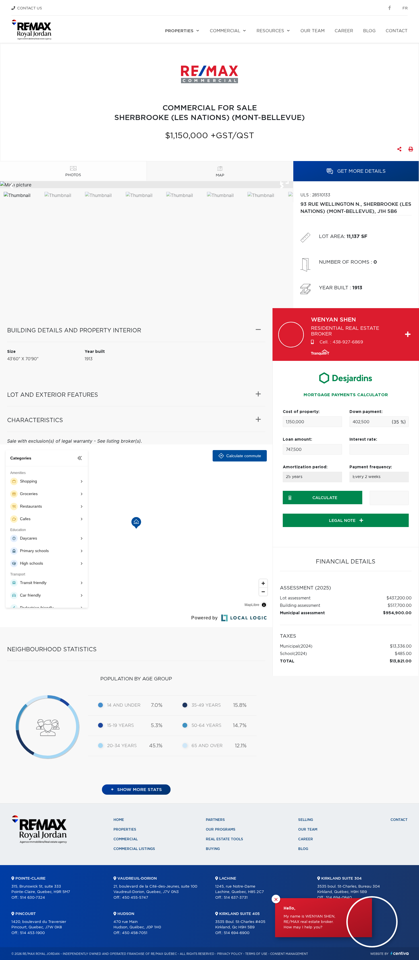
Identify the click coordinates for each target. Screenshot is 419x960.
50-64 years (206, 725)
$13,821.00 (401, 661)
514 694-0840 (339, 898)
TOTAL (287, 661)
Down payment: (366, 412)
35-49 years (206, 705)
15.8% (240, 705)
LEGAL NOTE (343, 521)
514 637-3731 (236, 898)
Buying (213, 849)
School (287, 654)
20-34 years (122, 746)
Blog (369, 31)
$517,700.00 (400, 606)
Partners (215, 819)
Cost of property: (301, 412)
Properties (179, 31)
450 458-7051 (134, 933)
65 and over (207, 746)
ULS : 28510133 (315, 195)
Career (344, 31)
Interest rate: (363, 440)
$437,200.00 (399, 598)
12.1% (241, 746)
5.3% (156, 725)
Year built (95, 352)
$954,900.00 (397, 613)
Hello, (289, 908)
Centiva (399, 953)
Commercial (225, 31)
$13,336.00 (401, 646)
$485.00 (403, 654)
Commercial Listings (134, 849)
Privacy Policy (229, 954)
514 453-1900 (32, 933)
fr (405, 8)
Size (11, 352)
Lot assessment (295, 598)
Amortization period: (305, 467)
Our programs (220, 829)
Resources (270, 31)
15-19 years (120, 725)
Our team (312, 31)
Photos (73, 175)
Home (118, 819)
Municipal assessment (302, 613)
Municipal (289, 646)
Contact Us (29, 8)
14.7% (240, 725)
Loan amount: (297, 440)
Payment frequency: (370, 467)
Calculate (324, 498)
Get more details (361, 171)
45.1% (155, 746)
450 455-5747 (135, 898)
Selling (305, 819)
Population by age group (136, 678)
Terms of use (256, 954)
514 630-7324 (32, 898)
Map (220, 175)
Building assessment (300, 606)
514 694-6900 (236, 933)
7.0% (156, 705)
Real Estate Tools (224, 839)
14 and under (124, 705)
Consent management (289, 954)
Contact (397, 31)
